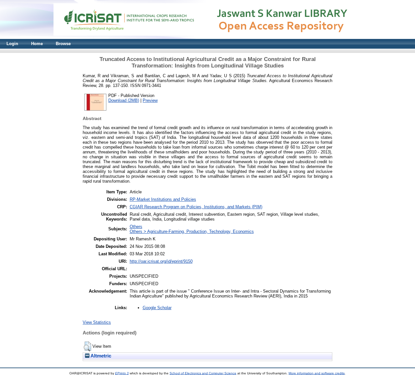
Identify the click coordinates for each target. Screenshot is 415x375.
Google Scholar (157, 307)
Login (12, 43)
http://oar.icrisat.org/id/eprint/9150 (161, 261)
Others (136, 226)
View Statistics (97, 322)
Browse (63, 43)
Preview (150, 100)
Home (37, 43)
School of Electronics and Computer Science (203, 373)
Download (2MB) (123, 100)
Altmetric (100, 355)
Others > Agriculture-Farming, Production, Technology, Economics (192, 231)
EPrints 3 (122, 373)
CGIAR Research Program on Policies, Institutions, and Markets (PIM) (196, 206)
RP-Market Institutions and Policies (163, 199)
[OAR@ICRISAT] (207, 37)
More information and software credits (317, 373)
